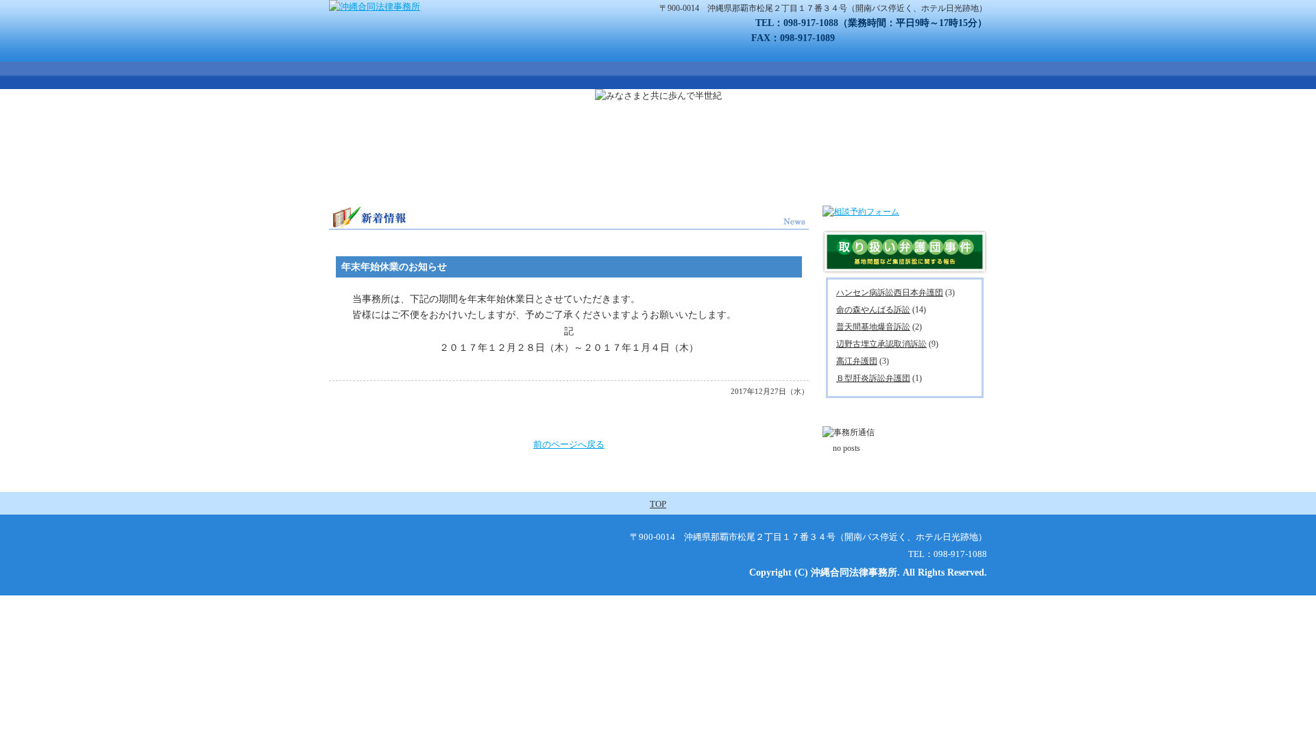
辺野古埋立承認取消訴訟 (881, 344)
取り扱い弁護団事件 (620, 75)
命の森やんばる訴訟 (873, 309)
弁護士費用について (713, 75)
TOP (658, 504)
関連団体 (951, 75)
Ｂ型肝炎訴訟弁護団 (873, 378)
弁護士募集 (874, 75)
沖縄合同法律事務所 (342, 75)
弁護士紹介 (792, 75)
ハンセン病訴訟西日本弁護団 (889, 292)
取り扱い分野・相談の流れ (519, 75)
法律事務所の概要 (421, 75)
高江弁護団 (856, 361)
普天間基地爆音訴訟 (873, 327)
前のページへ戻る (569, 444)
